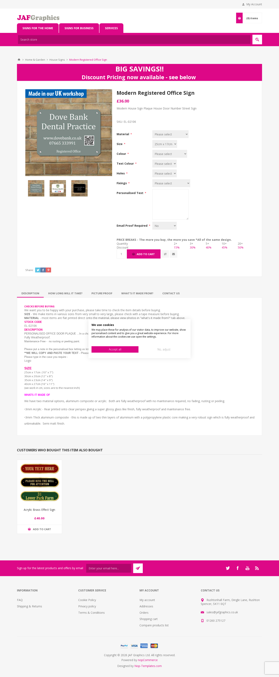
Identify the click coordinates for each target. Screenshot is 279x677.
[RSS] (257, 568)
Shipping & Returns (29, 606)
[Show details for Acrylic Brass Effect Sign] (39, 482)
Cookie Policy (87, 600)
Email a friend (173, 254)
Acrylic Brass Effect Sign (39, 510)
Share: (29, 270)
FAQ (20, 600)
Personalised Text (130, 193)
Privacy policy (87, 606)
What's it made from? (137, 293)
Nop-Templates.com (148, 666)
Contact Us (171, 293)
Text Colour (126, 163)
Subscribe (138, 568)
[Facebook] (237, 568)
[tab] (30, 293)
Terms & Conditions (91, 613)
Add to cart (146, 254)
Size (120, 144)
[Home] (19, 59)
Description (30, 293)
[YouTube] (247, 568)
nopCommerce (148, 660)
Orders (144, 613)
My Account (254, 4)
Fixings (122, 183)
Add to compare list (165, 254)
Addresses (146, 606)
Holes (121, 173)
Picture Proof (102, 293)
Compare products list (154, 625)
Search (257, 39)
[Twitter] (227, 568)
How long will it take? (65, 293)
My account (147, 600)
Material (123, 134)
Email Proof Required (132, 226)
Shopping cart (149, 619)
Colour (122, 154)
